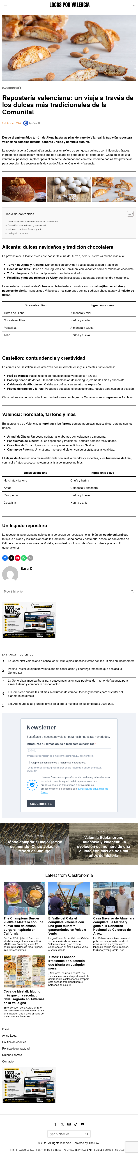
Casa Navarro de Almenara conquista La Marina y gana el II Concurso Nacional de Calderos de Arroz (113, 925)
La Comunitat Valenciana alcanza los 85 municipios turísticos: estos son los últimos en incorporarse (71, 661)
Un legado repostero (18, 233)
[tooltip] (5, 558)
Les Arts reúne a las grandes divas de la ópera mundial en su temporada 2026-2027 (61, 704)
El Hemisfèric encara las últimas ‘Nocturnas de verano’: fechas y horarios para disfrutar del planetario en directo (65, 694)
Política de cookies (14, 1042)
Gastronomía (11, 88)
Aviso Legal (9, 1035)
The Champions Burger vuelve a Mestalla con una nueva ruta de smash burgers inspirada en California (23, 925)
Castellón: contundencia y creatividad (27, 225)
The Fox (94, 1143)
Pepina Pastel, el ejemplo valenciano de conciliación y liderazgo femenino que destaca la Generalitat (65, 671)
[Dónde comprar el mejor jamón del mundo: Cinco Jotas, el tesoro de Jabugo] (34, 844)
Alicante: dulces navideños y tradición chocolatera (33, 221)
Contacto (8, 1061)
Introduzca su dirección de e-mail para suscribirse (61, 743)
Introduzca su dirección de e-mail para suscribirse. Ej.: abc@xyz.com (60, 756)
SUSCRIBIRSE (41, 803)
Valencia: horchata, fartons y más (25, 229)
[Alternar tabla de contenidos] (129, 214)
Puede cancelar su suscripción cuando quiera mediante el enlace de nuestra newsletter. (64, 769)
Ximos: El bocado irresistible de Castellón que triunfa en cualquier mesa (66, 962)
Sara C (36, 123)
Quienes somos (12, 1055)
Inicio (5, 1029)
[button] (132, 591)
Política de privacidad (16, 1048)
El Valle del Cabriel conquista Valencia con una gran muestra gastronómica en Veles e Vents (67, 925)
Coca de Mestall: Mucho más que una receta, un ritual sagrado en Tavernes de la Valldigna (24, 996)
